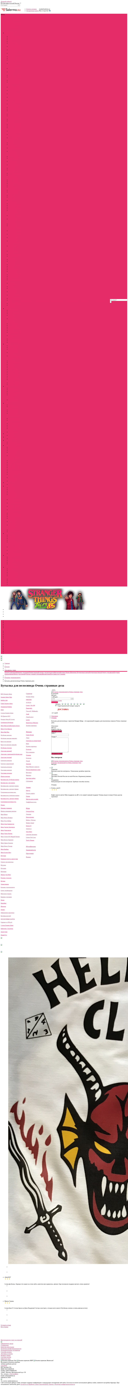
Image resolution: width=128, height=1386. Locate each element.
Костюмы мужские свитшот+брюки (14, 131)
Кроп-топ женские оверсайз (9, 745)
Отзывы (54, 718)
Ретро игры (12, 577)
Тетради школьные (14, 447)
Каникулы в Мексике (12, 336)
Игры (2, 21)
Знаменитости (5, 23)
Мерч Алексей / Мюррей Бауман (13, 238)
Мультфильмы (9, 21)
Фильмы (13, 19)
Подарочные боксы (14, 471)
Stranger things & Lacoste (8, 719)
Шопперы (11, 259)
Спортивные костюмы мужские (14, 135)
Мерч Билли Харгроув (7, 840)
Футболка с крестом (14, 584)
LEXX (28, 720)
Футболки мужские (14, 119)
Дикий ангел (12, 327)
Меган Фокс (12, 438)
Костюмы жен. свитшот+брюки (9, 789)
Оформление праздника (12, 292)
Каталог (7, 667)
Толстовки (11, 493)
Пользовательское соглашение (10, 1350)
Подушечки (27, 629)
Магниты (11, 466)
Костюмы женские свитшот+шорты (14, 94)
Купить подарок (31, 9)
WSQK (10, 41)
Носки (10, 185)
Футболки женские (14, 58)
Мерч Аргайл (12, 224)
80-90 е (10, 569)
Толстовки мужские (14, 126)
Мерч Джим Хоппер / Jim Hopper (14, 235)
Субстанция (29, 781)
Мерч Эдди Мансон (6, 729)
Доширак (11, 572)
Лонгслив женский (6, 751)
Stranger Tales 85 (13, 45)
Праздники (14, 23)
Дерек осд (11, 56)
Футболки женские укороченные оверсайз (14, 65)
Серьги (10, 562)
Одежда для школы (14, 467)
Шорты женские (13, 114)
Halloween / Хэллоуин (12, 306)
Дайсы (10, 484)
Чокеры (10, 565)
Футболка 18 (12, 581)
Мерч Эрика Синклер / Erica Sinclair (13, 247)
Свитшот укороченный (7, 763)
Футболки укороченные (12, 522)
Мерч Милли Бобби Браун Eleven (10, 725)
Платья (3, 805)
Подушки (3, 868)
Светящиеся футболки (12, 197)
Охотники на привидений (33, 740)
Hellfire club (12, 39)
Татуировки (12, 203)
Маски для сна (13, 182)
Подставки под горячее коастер (13, 192)
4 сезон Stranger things (7, 713)
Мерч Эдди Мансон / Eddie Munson (14, 50)
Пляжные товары (13, 190)
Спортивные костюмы (12, 497)
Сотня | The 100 (30, 705)
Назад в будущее (13, 376)
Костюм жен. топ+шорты (8, 783)
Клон (10, 339)
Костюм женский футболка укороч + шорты (14, 83)
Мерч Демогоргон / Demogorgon (14, 231)
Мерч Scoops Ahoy (14, 254)
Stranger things (30, 696)
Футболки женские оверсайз (9, 738)
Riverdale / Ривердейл (11, 316)
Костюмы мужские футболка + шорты (14, 128)
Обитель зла (12, 378)
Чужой (10, 367)
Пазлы (10, 278)
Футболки (11, 488)
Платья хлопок (13, 513)
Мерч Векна (4, 814)
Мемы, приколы (13, 574)
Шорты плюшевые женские (8, 811)
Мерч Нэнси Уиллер (14, 183)
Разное (28, 857)
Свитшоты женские (14, 75)
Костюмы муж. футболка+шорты (10, 795)
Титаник (28, 755)
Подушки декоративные (12, 289)
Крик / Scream (12, 347)
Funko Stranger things (7, 703)
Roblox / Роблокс (13, 427)
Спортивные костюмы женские (14, 104)
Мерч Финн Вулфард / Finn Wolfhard (13, 212)
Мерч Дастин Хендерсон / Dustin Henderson (14, 227)
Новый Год (4, 935)
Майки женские (13, 180)
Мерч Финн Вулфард (7, 817)
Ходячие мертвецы (14, 329)
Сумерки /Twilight (14, 383)
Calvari (10, 143)
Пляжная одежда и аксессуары (9, 859)
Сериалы (7, 19)
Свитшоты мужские (14, 124)
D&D (11, 24)
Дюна (27, 738)
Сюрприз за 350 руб (14, 298)
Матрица (11, 364)
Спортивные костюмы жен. (8, 792)
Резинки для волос (14, 264)
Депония (28, 814)
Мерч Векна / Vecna (14, 209)
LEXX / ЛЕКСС (13, 324)
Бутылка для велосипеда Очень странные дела (66, 762)
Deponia (10, 405)
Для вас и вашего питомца (12, 627)
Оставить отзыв (56, 731)
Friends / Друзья (13, 310)
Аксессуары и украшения (12, 162)
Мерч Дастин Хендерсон (8, 827)
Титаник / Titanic (13, 362)
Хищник (11, 366)
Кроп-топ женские (6, 741)
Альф (27, 714)
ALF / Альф (12, 325)
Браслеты (11, 557)
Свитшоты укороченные (12, 519)
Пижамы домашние (14, 109)
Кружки (11, 268)
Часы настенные (13, 207)
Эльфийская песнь (14, 393)
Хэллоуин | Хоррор (14, 444)
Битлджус (11, 361)
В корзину (54, 702)
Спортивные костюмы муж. (8, 802)
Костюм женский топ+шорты (13, 91)
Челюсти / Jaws (13, 384)
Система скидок (6, 1357)
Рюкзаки (11, 266)
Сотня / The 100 (13, 313)
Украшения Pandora (14, 205)
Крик (27, 743)
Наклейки (3, 903)
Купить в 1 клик (56, 700)
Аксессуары (4, 932)
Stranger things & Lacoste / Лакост (13, 116)
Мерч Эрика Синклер (7, 843)
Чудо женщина (13, 371)
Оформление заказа (7, 1343)
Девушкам (17, 24)
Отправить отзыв (57, 753)
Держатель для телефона (13, 165)
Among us (28, 828)
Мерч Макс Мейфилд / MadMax (14, 54)
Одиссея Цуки (13, 411)
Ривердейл (29, 708)
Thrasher (11, 570)
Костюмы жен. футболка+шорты (10, 779)
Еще (46, 629)
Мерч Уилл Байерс (6, 821)
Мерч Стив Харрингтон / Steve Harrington (14, 220)
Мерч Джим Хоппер (6, 833)
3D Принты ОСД (13, 156)
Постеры (11, 195)
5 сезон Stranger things (7, 925)
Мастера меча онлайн (12, 397)
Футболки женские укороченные (14, 60)
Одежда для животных (12, 187)
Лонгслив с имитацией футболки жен (13, 152)
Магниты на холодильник (12, 284)
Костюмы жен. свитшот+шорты (10, 786)
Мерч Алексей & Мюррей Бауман (10, 836)
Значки (10, 286)
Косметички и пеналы (12, 170)
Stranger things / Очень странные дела (12, 33)
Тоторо (10, 391)
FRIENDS (29, 699)
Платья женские (13, 107)
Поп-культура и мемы (12, 567)
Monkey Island (12, 410)
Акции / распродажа (14, 303)
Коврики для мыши (14, 276)
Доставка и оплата (7, 1354)
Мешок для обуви (6, 874)
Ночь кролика (30, 817)
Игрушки (11, 168)
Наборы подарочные (16, 629)
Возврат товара (5, 1355)
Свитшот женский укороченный (14, 77)
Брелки (10, 559)
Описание (54, 716)
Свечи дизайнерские (12, 201)
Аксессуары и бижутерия (13, 555)
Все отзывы (4, 1327)
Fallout (10, 330)
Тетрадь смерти (13, 389)
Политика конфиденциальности (11, 1348)
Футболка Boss (13, 579)
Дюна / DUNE (13, 345)
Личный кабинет (6, 1)
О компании (5, 1345)
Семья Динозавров (14, 342)
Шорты (10, 530)
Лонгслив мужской (6, 757)
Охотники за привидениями (13, 350)
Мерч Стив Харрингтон (7, 824)
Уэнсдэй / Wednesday (32, 711)
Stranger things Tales (6, 697)
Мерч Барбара (5, 849)
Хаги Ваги (29, 831)
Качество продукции (7, 1347)
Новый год (11, 442)
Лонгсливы (12, 489)
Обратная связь (5, 1359)
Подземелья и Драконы (12, 145)
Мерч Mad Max (5, 732)
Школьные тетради (6, 893)
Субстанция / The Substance (14, 380)
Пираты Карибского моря (33, 769)
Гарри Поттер (12, 369)
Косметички (12, 460)
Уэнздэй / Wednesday (11, 321)
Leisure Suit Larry (13, 418)
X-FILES (28, 702)
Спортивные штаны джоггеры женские (14, 101)
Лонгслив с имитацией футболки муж (13, 176)
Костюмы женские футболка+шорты (14, 88)
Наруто (10, 388)
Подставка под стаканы (13, 475)
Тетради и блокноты (14, 274)
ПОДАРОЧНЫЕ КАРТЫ (8, 919)
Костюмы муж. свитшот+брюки (10, 798)
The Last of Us (12, 432)
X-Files (10, 312)
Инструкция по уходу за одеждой (11, 1340)
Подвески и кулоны (14, 560)
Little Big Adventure (14, 423)
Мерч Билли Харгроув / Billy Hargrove (13, 242)
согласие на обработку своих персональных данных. (37, 1384)
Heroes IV (28, 826)
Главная (7, 663)
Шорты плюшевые (14, 531)
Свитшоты (11, 491)
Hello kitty (11, 435)
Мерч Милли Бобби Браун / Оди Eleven (14, 47)
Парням (3, 26)
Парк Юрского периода (13, 353)
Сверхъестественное (14, 340)
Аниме (18, 19)
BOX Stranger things (14, 36)
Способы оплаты (6, 1352)
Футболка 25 (12, 582)
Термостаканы (13, 269)
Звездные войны (13, 374)
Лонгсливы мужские (12, 121)
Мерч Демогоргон (6, 830)
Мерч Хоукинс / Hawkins (13, 262)
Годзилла (28, 749)
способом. (4, 1365)
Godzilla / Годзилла (14, 373)
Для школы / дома (10, 445)
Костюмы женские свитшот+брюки (14, 98)
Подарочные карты (32, 11)
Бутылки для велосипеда (12, 272)
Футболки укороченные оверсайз (12, 526)
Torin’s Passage (13, 425)
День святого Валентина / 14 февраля (13, 139)
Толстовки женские (14, 80)
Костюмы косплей (14, 38)
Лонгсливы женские (12, 72)
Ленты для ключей (14, 173)
